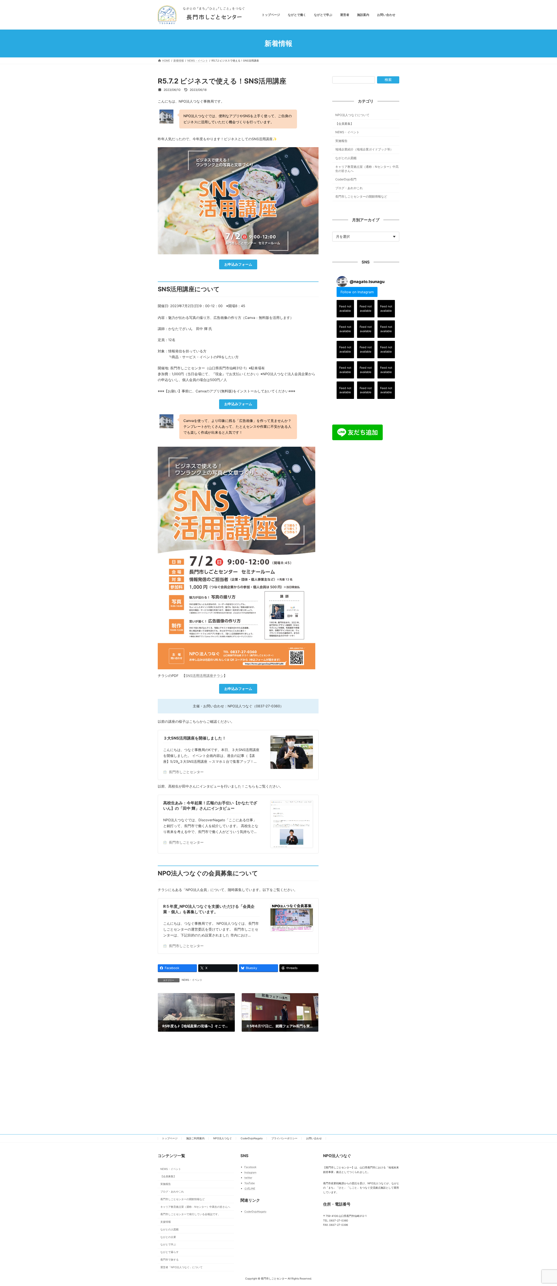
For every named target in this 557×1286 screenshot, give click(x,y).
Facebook (250, 1167)
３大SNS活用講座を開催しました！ (194, 738)
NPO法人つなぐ (222, 1138)
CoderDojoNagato (252, 1138)
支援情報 (165, 1221)
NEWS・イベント (192, 979)
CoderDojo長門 (345, 179)
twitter (248, 1177)
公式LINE (249, 1188)
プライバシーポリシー (284, 1138)
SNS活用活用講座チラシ (204, 675)
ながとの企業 (168, 1236)
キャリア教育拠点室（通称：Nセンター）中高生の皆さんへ (367, 169)
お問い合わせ (314, 1138)
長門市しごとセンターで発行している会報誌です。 (190, 1214)
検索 (388, 80)
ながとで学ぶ (168, 1244)
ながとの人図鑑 (346, 158)
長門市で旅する (169, 1259)
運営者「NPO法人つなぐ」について (181, 1267)
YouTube (249, 1183)
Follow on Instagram (357, 292)
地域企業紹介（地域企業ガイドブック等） (364, 149)
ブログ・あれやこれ (349, 188)
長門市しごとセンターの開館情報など (361, 196)
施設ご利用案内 (195, 1138)
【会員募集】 (344, 123)
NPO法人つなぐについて (352, 115)
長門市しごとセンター (186, 772)
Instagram (250, 1172)
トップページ (170, 1138)
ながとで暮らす (169, 1252)
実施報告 (341, 141)
